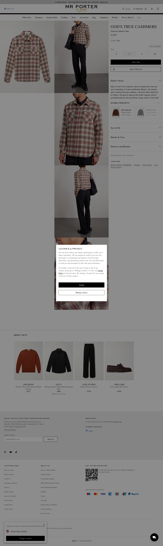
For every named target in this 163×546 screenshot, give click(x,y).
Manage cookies (81, 292)
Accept (81, 285)
